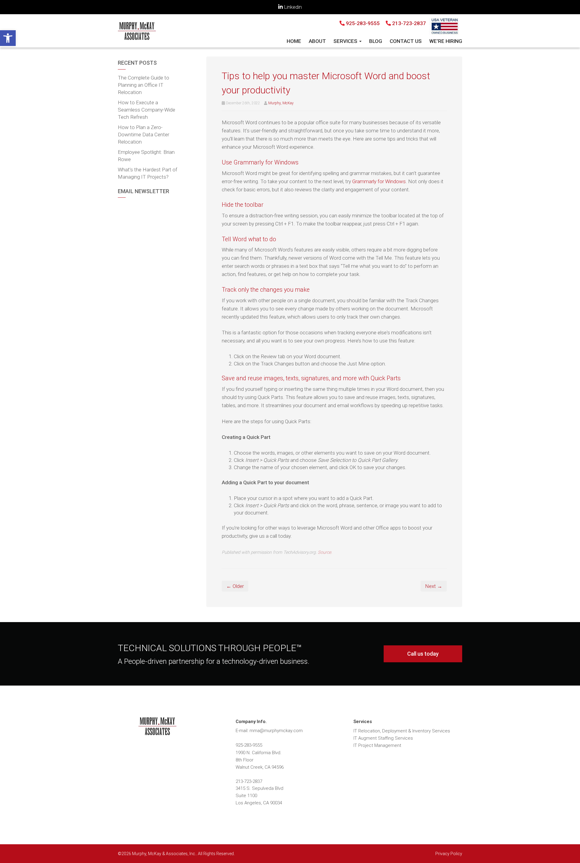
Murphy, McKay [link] (281, 103)
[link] (8, 38)
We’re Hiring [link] (445, 41)
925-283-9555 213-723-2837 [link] (385, 23)
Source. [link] (325, 552)
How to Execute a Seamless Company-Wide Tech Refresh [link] (146, 109)
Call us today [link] (423, 653)
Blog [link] (375, 41)
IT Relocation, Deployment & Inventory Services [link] (401, 731)
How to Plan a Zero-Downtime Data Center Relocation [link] (143, 134)
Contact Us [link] (406, 41)
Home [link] (294, 41)
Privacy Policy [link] (448, 853)
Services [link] (346, 41)
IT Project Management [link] (377, 745)
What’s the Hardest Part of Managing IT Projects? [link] (147, 173)
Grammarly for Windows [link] (379, 181)
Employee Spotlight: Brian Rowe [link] (146, 155)
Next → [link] (433, 586)
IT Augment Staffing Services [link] (383, 738)
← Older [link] (235, 586)
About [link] (317, 41)
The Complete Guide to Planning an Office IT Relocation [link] (143, 85)
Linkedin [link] (292, 7)
